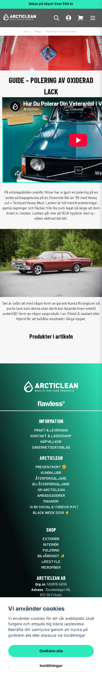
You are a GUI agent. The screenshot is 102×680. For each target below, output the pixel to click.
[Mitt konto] (69, 18)
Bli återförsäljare (51, 484)
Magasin (51, 501)
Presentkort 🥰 (51, 466)
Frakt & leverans (51, 430)
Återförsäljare (51, 478)
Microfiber (51, 567)
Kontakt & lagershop (51, 435)
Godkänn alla (51, 651)
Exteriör (51, 538)
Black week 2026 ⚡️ (51, 512)
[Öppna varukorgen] (80, 18)
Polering (51, 550)
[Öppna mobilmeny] (93, 18)
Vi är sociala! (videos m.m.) (54, 506)
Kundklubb (51, 472)
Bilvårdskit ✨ (51, 555)
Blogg (37, 31)
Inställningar (51, 665)
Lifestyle (51, 561)
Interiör (51, 544)
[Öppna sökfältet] (57, 18)
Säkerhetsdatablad (51, 447)
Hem (26, 31)
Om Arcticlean (51, 489)
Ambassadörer (51, 495)
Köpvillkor (51, 441)
